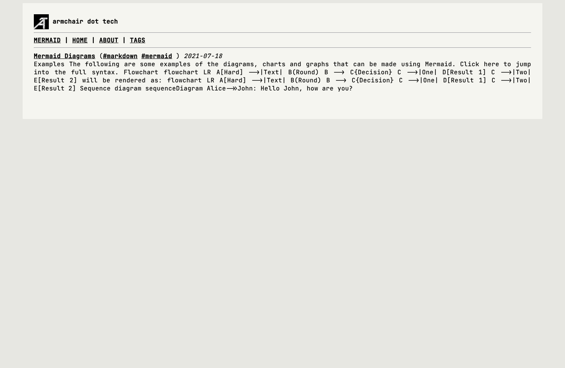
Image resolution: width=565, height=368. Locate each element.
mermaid (47, 40)
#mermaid (156, 56)
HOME (80, 40)
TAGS (137, 40)
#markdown (120, 56)
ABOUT (108, 40)
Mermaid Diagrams (64, 56)
